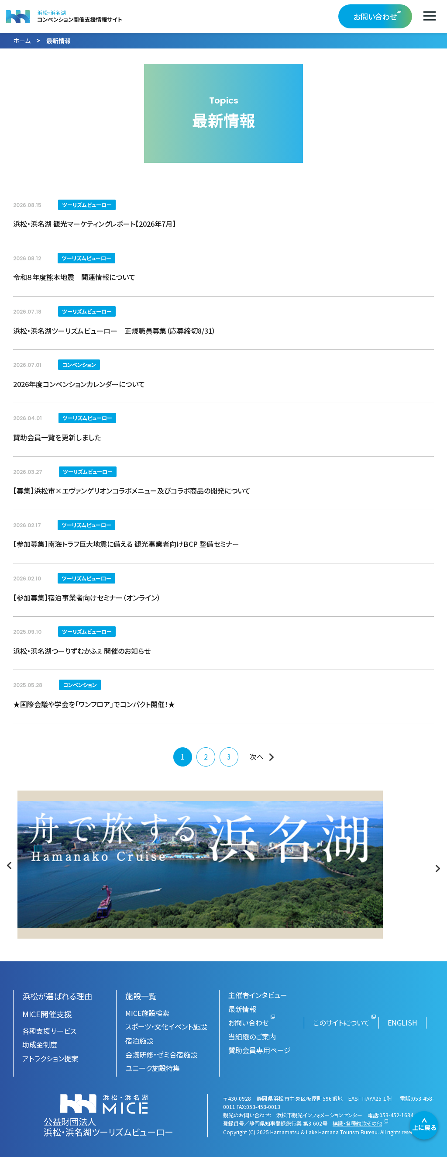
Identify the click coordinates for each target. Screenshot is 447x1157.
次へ (257, 756)
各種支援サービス (49, 1031)
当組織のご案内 (252, 1036)
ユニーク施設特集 (152, 1068)
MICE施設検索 (147, 1013)
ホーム (22, 40)
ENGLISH (402, 1022)
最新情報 (242, 1009)
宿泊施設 (139, 1040)
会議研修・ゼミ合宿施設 (161, 1054)
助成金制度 (39, 1044)
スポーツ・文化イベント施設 (166, 1026)
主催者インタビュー (257, 995)
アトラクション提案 (50, 1058)
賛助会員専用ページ (259, 1050)
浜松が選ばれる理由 (57, 996)
